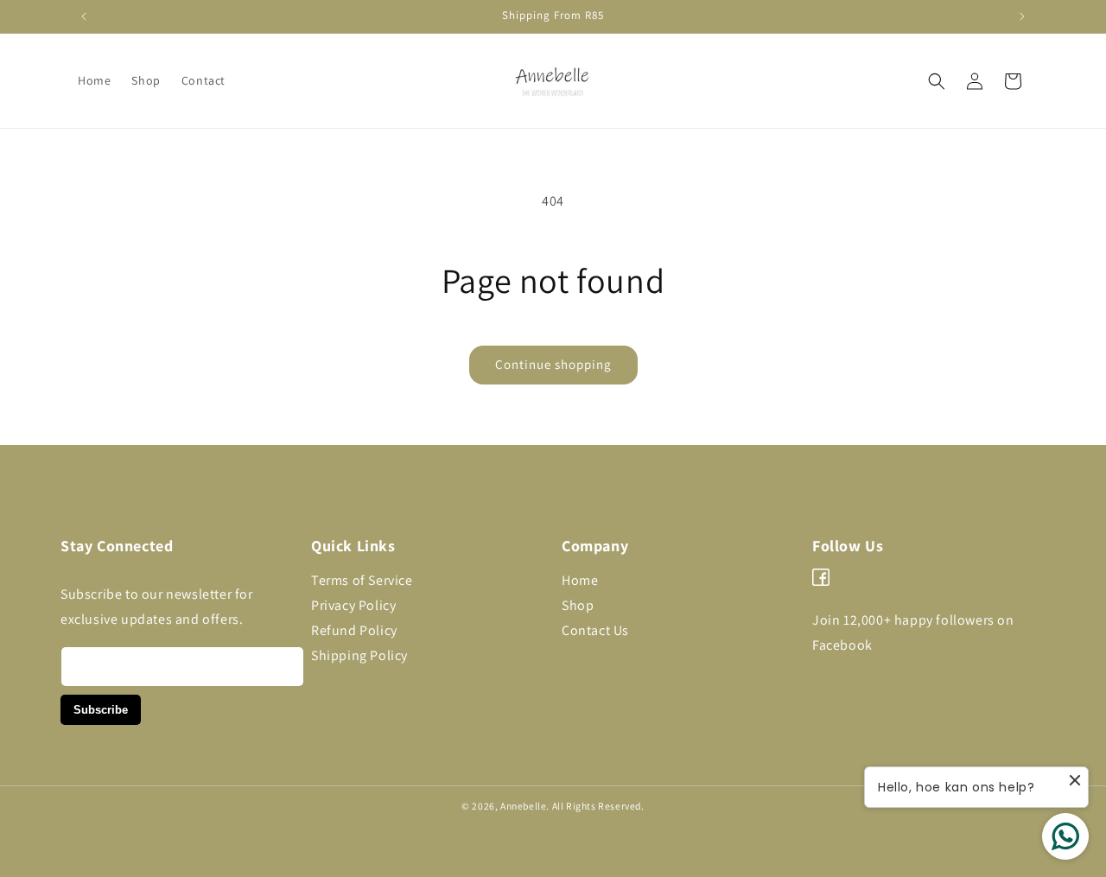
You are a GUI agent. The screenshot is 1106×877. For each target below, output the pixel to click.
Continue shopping (553, 364)
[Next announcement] (1022, 16)
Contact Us (595, 630)
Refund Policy (354, 630)
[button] (937, 81)
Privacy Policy (353, 605)
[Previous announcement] (84, 16)
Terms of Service (362, 580)
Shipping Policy (359, 655)
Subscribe (100, 709)
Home (580, 580)
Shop (578, 605)
